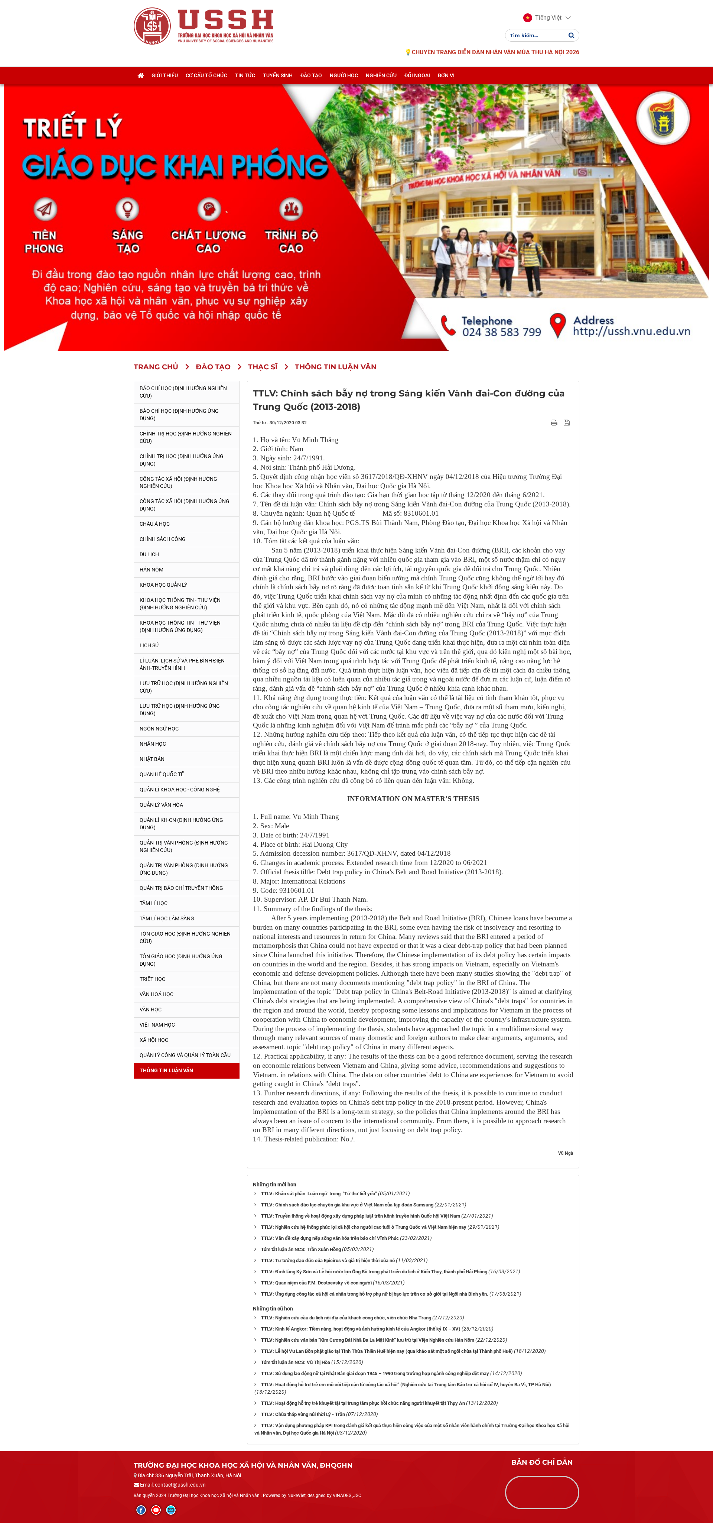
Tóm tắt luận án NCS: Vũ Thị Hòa (295, 1362)
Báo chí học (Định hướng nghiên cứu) (183, 392)
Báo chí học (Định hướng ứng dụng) (179, 414)
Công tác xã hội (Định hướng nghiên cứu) (178, 482)
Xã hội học (154, 1040)
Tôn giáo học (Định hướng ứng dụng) (181, 960)
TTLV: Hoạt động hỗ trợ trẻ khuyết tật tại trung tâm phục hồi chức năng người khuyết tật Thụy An (363, 1403)
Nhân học (153, 744)
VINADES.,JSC (347, 1495)
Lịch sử (149, 645)
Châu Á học (155, 524)
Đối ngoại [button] (417, 75)
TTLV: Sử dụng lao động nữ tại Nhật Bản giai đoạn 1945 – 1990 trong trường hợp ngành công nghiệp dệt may (375, 1373)
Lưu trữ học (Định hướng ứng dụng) (180, 709)
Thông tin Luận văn (166, 1070)
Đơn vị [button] (446, 75)
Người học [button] (344, 75)
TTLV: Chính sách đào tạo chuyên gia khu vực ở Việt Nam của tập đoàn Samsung (347, 1205)
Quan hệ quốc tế (162, 774)
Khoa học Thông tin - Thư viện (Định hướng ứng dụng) (180, 626)
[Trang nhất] (140, 75)
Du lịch (149, 554)
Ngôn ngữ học (159, 729)
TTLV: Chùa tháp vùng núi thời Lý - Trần (303, 1414)
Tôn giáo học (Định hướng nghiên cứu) (185, 937)
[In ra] (555, 422)
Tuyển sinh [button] (278, 75)
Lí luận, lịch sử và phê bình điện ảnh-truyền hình (182, 664)
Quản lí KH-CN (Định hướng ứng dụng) (181, 823)
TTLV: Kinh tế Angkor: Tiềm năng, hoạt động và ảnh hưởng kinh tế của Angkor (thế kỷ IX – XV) (360, 1329)
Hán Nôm (151, 570)
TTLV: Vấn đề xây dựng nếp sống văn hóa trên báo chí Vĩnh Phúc (330, 1238)
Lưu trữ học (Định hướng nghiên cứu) (184, 687)
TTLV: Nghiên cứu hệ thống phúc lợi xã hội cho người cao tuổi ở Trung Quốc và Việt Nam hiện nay (363, 1227)
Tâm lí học (153, 903)
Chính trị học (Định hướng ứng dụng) (182, 460)
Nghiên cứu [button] (381, 75)
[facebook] (141, 1510)
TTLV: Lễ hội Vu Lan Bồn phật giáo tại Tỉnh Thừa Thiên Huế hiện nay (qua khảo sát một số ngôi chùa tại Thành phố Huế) (387, 1351)
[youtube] (156, 1510)
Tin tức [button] (245, 75)
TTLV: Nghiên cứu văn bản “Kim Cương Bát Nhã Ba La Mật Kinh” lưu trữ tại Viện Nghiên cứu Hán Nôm (367, 1340)
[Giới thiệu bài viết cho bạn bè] (545, 422)
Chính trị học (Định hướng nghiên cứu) (186, 437)
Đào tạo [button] (311, 75)
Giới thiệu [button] (165, 75)
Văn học (151, 1009)
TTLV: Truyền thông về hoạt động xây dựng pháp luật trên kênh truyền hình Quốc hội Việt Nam (360, 1216)
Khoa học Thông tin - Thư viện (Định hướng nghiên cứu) (180, 603)
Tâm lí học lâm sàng (167, 918)
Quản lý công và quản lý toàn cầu (185, 1055)
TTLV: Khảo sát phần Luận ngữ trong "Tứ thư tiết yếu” (319, 1193)
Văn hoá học (156, 994)
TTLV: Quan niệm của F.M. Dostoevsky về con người (316, 1283)
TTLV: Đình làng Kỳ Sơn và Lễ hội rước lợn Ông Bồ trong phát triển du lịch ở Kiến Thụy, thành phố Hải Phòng (374, 1271)
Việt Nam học (157, 1025)
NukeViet (296, 1495)
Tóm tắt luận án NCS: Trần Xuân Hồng (301, 1249)
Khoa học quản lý (163, 585)
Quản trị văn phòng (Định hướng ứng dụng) (184, 869)
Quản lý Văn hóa (161, 805)
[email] (170, 1510)
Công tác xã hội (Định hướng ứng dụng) (184, 505)
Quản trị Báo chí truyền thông (181, 888)
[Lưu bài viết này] (568, 422)
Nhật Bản (152, 759)
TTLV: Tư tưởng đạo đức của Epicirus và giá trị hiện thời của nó (328, 1260)
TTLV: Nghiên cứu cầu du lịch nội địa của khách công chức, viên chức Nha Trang (346, 1318)
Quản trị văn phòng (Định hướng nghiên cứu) (184, 846)
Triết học (152, 979)
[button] (542, 17)
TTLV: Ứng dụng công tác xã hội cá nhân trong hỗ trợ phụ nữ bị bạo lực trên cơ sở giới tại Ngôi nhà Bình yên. (374, 1294)
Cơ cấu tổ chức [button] (206, 75)
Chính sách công (163, 539)
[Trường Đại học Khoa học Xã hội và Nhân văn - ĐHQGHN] (152, 25)
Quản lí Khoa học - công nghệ (180, 790)
